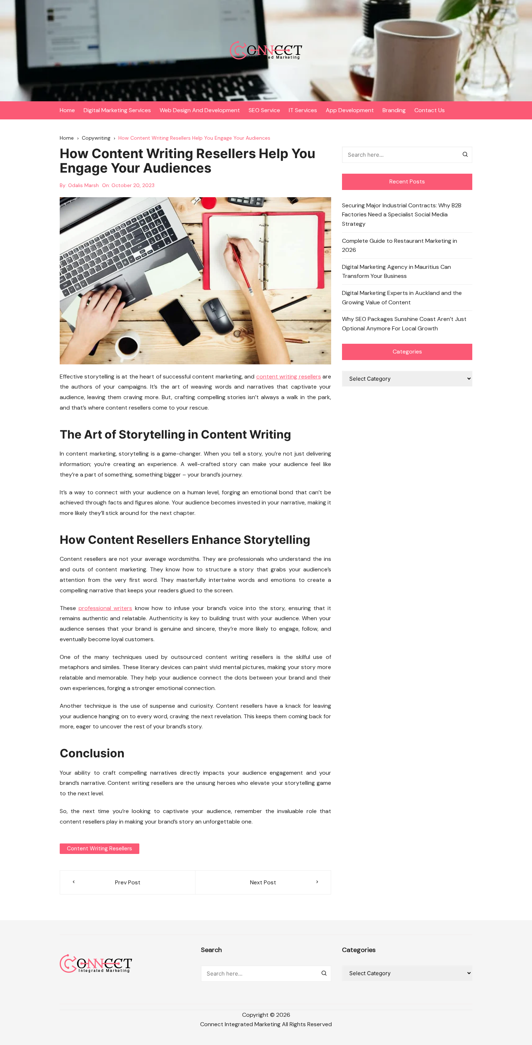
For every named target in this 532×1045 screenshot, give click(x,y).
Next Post (263, 882)
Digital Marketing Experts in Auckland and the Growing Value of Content (402, 297)
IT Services (303, 110)
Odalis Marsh (83, 185)
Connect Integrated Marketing (240, 1024)
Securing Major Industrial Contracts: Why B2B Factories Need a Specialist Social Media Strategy (401, 215)
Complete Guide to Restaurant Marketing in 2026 (399, 245)
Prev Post (127, 882)
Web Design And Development (200, 110)
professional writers (105, 608)
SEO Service (264, 110)
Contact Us (429, 110)
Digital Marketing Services (117, 110)
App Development (350, 110)
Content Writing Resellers (99, 848)
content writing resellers (288, 376)
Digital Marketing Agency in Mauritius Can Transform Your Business (396, 271)
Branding (394, 110)
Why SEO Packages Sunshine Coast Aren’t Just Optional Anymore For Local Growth (404, 323)
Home (67, 110)
